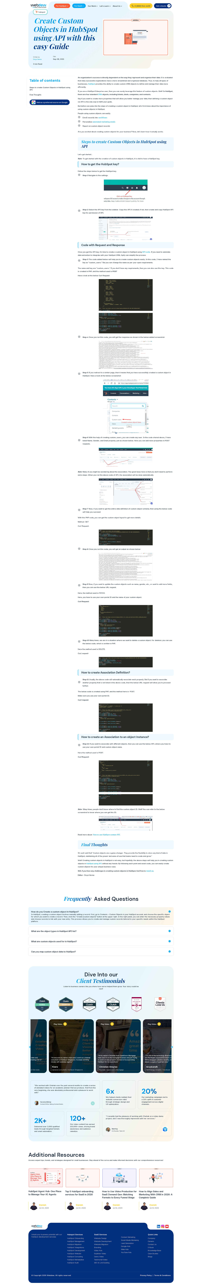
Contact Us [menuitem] (152, 1244)
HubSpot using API (94, 863)
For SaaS (78, 5)
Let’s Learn (104, 6)
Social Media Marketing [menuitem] (130, 1240)
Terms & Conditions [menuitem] (162, 1275)
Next (172, 1047)
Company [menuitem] (151, 1238)
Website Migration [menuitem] (101, 1244)
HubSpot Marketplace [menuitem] (75, 1259)
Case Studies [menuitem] (153, 1253)
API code (146, 251)
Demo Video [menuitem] (99, 1256)
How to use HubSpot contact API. (106, 834)
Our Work (92, 6)
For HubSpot (61, 5)
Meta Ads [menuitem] (125, 1249)
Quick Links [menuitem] (153, 1234)
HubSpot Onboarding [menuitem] (75, 1238)
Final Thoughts (35, 94)
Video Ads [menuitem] (98, 1250)
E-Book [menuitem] (151, 1247)
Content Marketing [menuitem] (128, 1237)
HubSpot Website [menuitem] (74, 1253)
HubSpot (92, 83)
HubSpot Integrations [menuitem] (75, 1247)
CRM (100, 94)
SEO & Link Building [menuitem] (101, 1262)
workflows (102, 117)
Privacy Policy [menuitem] (146, 1275)
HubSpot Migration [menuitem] (74, 1244)
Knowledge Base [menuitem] (154, 1250)
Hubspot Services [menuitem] (75, 1234)
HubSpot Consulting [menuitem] (75, 1256)
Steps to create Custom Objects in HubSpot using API (50, 88)
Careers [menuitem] (151, 1241)
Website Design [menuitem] (100, 1238)
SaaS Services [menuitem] (100, 1234)
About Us (117, 6)
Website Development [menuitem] (103, 1241)
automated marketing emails (104, 121)
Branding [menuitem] (97, 1247)
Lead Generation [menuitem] (127, 1243)
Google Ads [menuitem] (125, 1246)
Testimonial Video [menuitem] (100, 1259)
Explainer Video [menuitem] (100, 1253)
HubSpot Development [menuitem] (76, 1250)
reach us (149, 870)
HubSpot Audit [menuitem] (73, 1262)
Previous (30, 1047)
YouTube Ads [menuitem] (126, 1252)
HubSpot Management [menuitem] (75, 1241)
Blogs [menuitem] (150, 1256)
